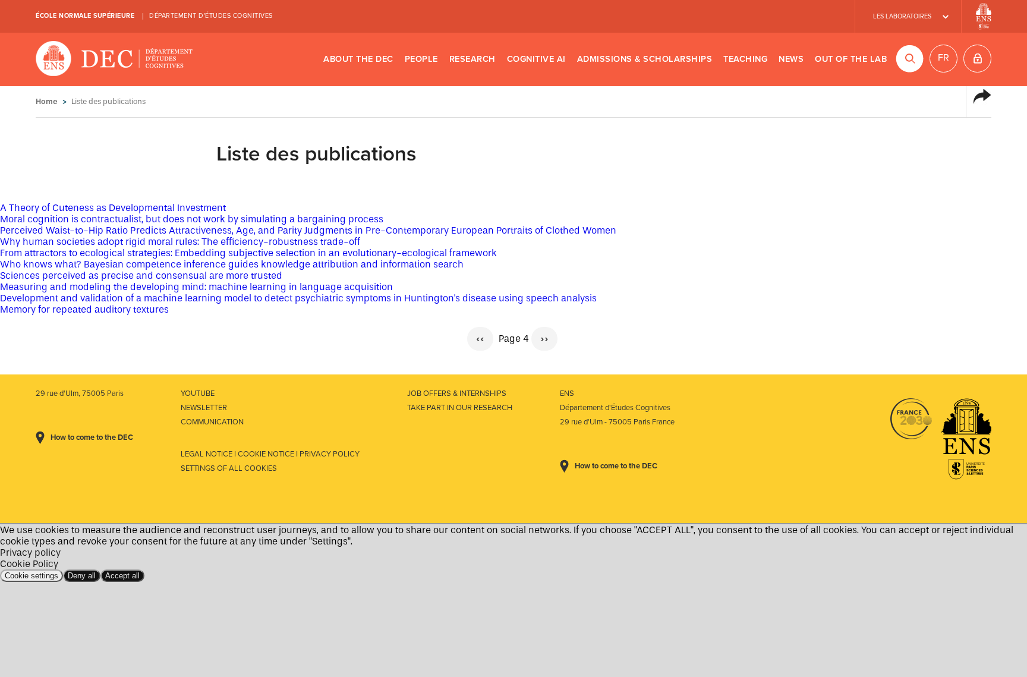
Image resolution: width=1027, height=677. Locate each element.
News (791, 59)
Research (472, 59)
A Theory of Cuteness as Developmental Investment (113, 207)
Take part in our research (459, 408)
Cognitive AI (536, 59)
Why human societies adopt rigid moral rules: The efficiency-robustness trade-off (180, 241)
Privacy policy (30, 552)
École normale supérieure (85, 16)
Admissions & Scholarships (645, 59)
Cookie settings (31, 575)
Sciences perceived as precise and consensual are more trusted (141, 275)
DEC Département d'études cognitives (114, 59)
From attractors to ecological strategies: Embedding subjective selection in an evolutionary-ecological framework (248, 253)
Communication (212, 422)
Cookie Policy (29, 563)
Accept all (122, 575)
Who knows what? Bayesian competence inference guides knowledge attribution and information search (232, 264)
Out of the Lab (851, 59)
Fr (943, 58)
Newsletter (204, 408)
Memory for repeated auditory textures (84, 309)
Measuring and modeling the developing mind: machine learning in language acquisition (196, 286)
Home (47, 101)
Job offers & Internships (456, 393)
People (421, 59)
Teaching (745, 59)
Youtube (198, 393)
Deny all (82, 575)
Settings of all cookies (229, 468)
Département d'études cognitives (211, 16)
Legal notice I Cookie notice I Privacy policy (270, 454)
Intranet (977, 59)
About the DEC (358, 59)
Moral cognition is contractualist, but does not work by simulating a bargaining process (191, 219)
